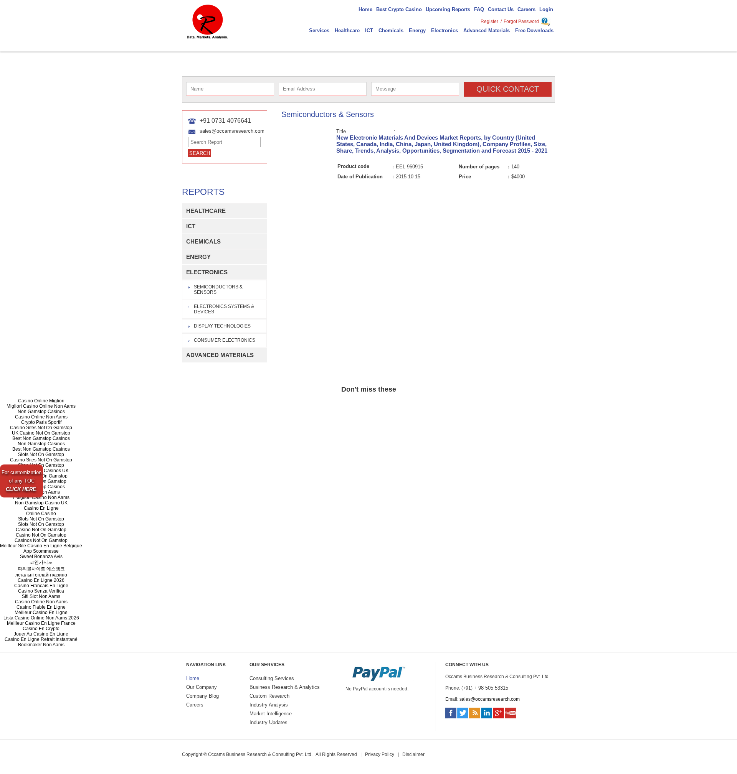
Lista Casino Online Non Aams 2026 (41, 618)
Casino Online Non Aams (41, 417)
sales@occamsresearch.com (489, 699)
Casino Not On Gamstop (41, 529)
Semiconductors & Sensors (218, 289)
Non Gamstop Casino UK (41, 503)
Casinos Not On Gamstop (41, 540)
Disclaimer (413, 754)
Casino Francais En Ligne (41, 585)
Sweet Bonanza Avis (41, 556)
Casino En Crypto (41, 628)
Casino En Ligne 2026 (41, 580)
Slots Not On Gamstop (41, 454)
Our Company (201, 687)
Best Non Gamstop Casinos (41, 438)
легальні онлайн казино (41, 575)
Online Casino (41, 513)
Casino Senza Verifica (41, 591)
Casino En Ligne (41, 508)
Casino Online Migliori (41, 400)
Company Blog (202, 696)
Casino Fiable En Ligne (41, 607)
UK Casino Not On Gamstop (41, 433)
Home (192, 678)
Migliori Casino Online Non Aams (41, 406)
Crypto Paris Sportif (41, 422)
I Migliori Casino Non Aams (41, 497)
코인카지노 (41, 562)
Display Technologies (222, 326)
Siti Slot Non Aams (41, 596)
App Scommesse (41, 551)
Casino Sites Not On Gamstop (41, 427)
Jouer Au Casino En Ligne (41, 634)
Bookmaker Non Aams (41, 644)
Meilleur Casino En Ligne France (41, 623)
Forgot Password (521, 21)
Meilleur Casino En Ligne (41, 612)
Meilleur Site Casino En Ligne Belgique (41, 545)
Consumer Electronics (224, 340)
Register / (491, 21)
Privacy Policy (379, 754)
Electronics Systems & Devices (224, 309)
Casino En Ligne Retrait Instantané (41, 639)
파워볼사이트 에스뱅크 (41, 568)
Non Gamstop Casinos (41, 411)
